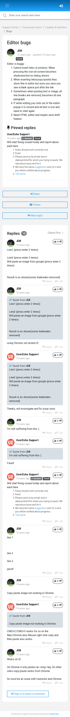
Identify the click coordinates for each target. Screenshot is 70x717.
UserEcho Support (18, 134)
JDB (19, 50)
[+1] (55, 242)
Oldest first (54, 232)
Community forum (32, 27)
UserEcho (54, 714)
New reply (36, 215)
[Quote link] (11, 300)
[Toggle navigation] (7, 5)
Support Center (10, 27)
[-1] (60, 242)
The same (20, 174)
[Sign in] (61, 6)
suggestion (40, 167)
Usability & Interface (56, 27)
